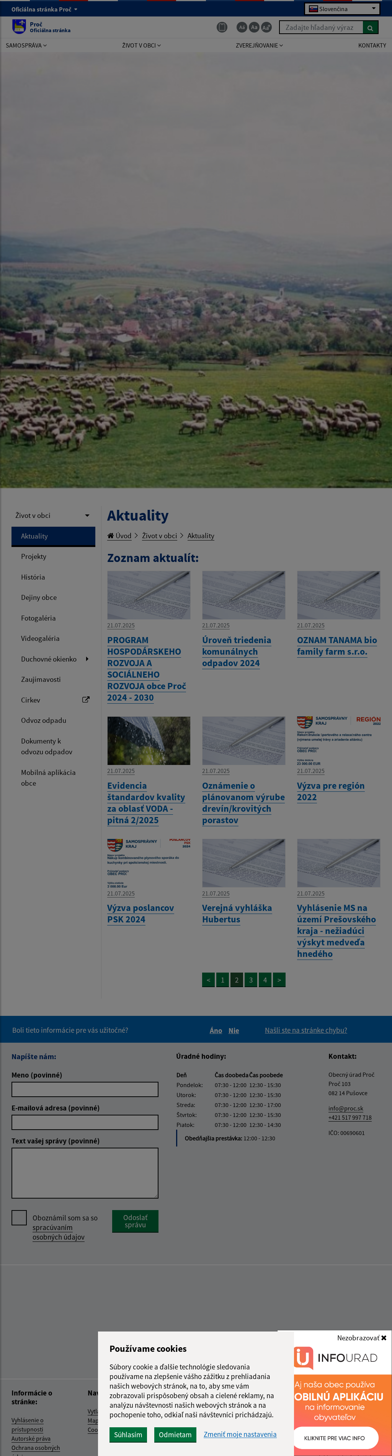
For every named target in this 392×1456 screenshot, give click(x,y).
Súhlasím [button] (128, 1434)
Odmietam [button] (175, 1434)
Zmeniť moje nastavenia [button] (240, 1434)
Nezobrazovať (359, 1337)
